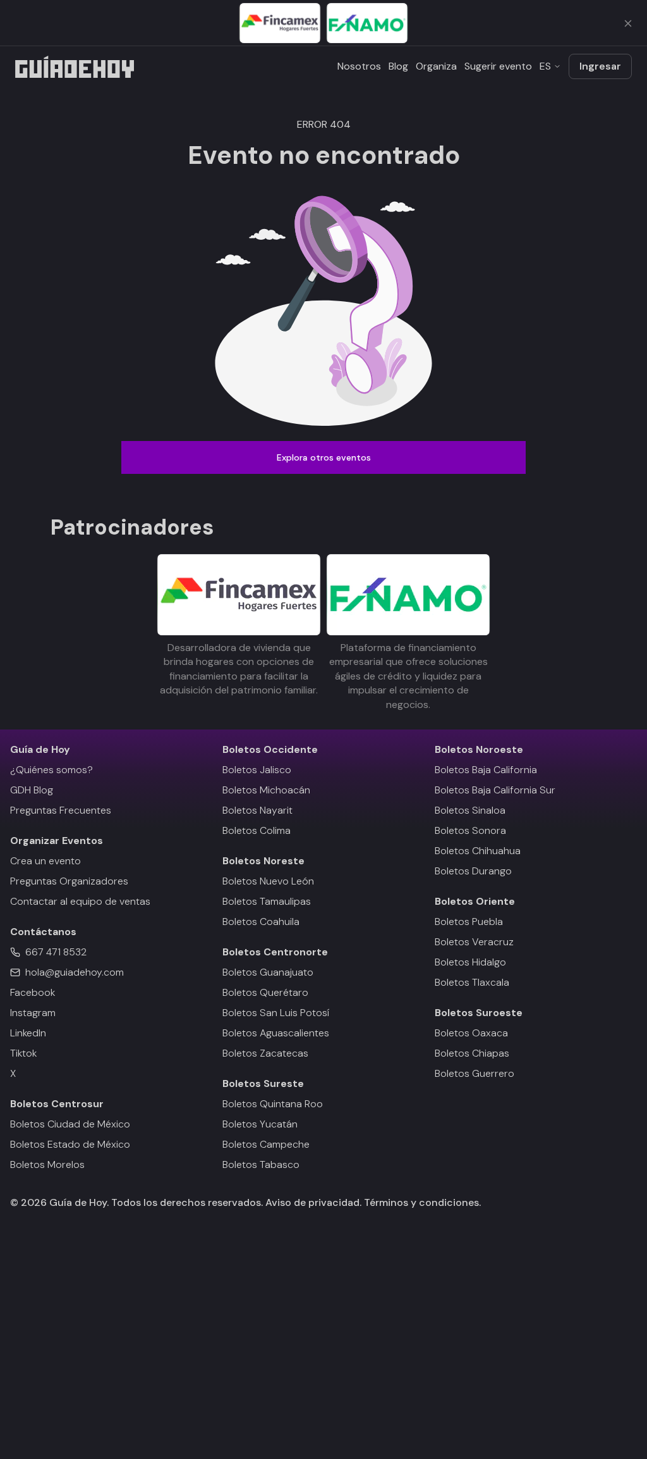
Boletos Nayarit (257, 810)
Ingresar (600, 66)
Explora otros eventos (324, 457)
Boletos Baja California (486, 769)
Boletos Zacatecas (265, 1053)
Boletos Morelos (47, 1164)
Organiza (436, 66)
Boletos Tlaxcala (472, 982)
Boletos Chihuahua (478, 850)
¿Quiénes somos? (51, 769)
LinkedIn (28, 1033)
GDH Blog (31, 790)
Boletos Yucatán (260, 1124)
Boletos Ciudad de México (70, 1124)
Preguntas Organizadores (69, 881)
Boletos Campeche (266, 1144)
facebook (32, 992)
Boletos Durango (473, 871)
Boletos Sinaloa (470, 810)
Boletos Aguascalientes (275, 1033)
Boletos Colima (256, 830)
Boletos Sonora (470, 830)
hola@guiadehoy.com (74, 972)
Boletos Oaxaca (471, 1033)
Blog (398, 66)
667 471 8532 (56, 952)
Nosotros (359, 66)
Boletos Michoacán (266, 790)
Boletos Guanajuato (267, 972)
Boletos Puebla (469, 921)
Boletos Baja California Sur (495, 790)
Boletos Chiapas (472, 1053)
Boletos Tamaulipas (266, 901)
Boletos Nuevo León (268, 881)
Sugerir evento (498, 66)
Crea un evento (45, 860)
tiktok (23, 1053)
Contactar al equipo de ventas (80, 901)
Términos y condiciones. (421, 1202)
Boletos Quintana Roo (272, 1103)
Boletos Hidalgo (470, 962)
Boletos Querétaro (265, 992)
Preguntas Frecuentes (60, 810)
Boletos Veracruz (474, 941)
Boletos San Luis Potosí (275, 1012)
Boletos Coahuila (260, 921)
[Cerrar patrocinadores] (628, 23)
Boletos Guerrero (474, 1073)
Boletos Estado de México (70, 1144)
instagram (33, 1012)
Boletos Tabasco (260, 1164)
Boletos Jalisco (256, 769)
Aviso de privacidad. (313, 1202)
